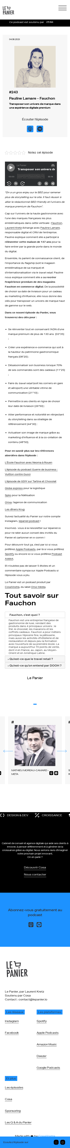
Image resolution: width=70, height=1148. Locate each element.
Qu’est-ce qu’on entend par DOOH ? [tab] (35, 665)
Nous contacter (35, 874)
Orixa (8, 502)
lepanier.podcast (29, 521)
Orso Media (38, 586)
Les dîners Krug (15, 509)
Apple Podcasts (25, 549)
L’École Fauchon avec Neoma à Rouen (28, 462)
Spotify (9, 554)
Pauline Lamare (50, 227)
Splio (8, 495)
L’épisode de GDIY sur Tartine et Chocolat (30, 481)
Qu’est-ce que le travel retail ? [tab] (31, 659)
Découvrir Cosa (35, 867)
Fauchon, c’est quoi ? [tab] (24, 614)
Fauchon (56, 223)
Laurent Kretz (13, 227)
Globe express (14, 488)
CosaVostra (12, 586)
